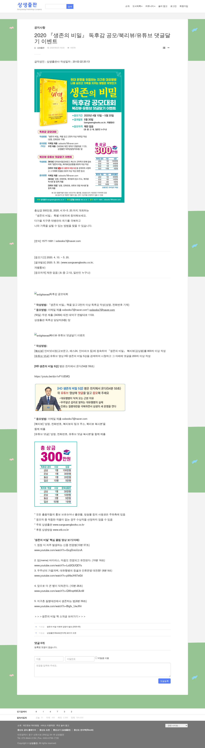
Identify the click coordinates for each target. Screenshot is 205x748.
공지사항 (39, 27)
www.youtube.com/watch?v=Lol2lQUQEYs (58, 565)
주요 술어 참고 (62, 725)
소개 (127, 5)
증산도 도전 (44, 729)
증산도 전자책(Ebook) (83, 729)
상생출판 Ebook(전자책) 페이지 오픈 (61, 633)
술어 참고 (162, 5)
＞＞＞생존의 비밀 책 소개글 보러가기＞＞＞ (60, 616)
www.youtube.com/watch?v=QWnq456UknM (59, 591)
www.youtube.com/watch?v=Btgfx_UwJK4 (57, 606)
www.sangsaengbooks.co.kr (68, 524)
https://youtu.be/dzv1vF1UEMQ (52, 376)
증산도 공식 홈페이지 (26, 729)
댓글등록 (164, 680)
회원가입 (184, 5)
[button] (168, 47)
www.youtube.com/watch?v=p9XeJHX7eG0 (58, 575)
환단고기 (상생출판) (62, 729)
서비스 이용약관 (48, 725)
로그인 (173, 5)
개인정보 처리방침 (31, 725)
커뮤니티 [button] (149, 5)
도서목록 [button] (137, 5)
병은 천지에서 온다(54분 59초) (64, 366)
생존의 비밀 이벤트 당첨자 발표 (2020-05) (64, 626)
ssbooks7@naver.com (68, 241)
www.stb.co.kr (61, 529)
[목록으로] (164, 47)
